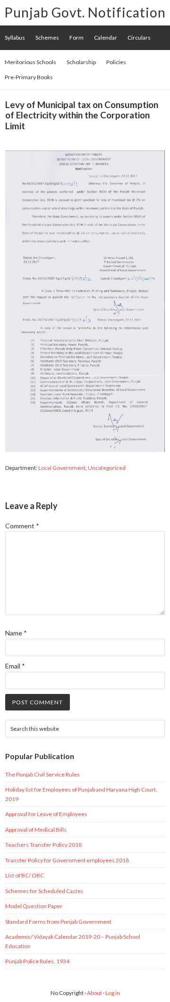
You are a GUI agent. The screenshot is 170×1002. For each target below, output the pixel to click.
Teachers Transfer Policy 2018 (43, 844)
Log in (112, 992)
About (94, 992)
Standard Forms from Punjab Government (58, 921)
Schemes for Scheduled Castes (44, 890)
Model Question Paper (33, 906)
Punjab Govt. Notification (85, 12)
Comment (22, 526)
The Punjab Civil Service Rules (42, 774)
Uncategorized (107, 467)
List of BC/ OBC (24, 875)
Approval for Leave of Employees (46, 814)
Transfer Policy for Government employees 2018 (67, 860)
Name (16, 633)
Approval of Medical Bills (36, 829)
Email (15, 666)
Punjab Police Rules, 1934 (37, 961)
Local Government (61, 467)
